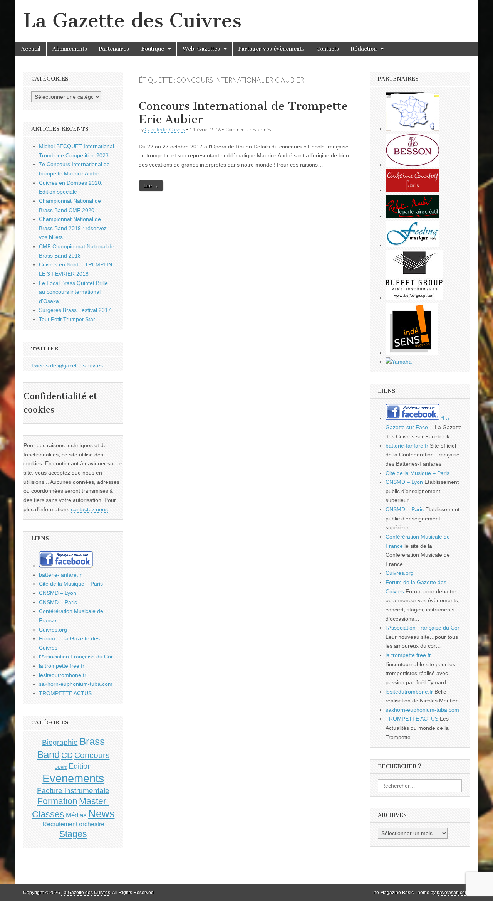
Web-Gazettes (201, 48)
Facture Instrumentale (73, 790)
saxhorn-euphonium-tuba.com (75, 684)
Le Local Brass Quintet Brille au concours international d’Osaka (73, 292)
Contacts (327, 48)
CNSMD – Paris (58, 602)
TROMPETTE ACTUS (65, 693)
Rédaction (364, 48)
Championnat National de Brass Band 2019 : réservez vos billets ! (73, 228)
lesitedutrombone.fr (62, 675)
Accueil (30, 48)
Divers (61, 767)
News (101, 814)
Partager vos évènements (271, 48)
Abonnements (69, 48)
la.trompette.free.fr (61, 666)
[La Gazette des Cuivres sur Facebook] (66, 565)
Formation (57, 801)
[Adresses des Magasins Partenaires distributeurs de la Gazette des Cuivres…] (412, 129)
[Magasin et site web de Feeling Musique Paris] (412, 245)
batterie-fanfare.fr (60, 575)
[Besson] (412, 165)
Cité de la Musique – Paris (71, 584)
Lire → (151, 186)
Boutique (152, 48)
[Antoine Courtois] (412, 190)
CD (67, 755)
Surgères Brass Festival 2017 (75, 310)
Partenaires (114, 48)
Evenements (73, 778)
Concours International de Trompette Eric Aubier (243, 112)
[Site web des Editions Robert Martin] (412, 216)
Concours (92, 755)
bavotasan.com (453, 892)
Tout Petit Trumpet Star (67, 319)
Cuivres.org (53, 629)
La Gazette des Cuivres (132, 20)
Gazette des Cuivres (164, 129)
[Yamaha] (399, 362)
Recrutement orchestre (73, 824)
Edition (80, 766)
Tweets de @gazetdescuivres (67, 365)
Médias (76, 815)
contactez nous (89, 509)
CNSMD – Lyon (57, 593)
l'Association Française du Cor (76, 656)
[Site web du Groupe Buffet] (414, 298)
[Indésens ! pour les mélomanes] (412, 353)
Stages (73, 834)
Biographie (60, 742)
